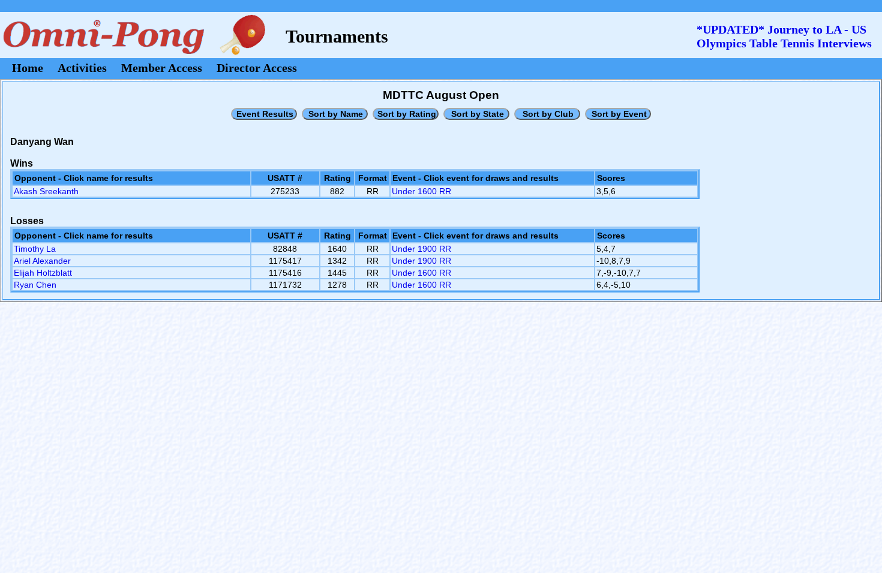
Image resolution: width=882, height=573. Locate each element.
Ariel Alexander (42, 261)
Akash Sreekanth (46, 191)
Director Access (257, 67)
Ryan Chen (35, 284)
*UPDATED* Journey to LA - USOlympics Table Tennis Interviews (784, 36)
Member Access (161, 67)
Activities (82, 67)
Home (27, 67)
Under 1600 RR (421, 191)
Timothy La (35, 249)
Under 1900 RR (421, 249)
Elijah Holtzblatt (43, 273)
